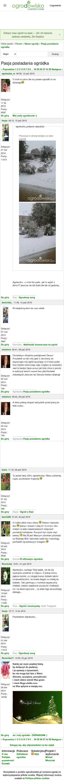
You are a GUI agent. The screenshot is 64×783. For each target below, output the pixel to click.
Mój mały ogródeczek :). (25, 115)
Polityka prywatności (8, 758)
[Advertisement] (32, 20)
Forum (18, 43)
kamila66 (6, 516)
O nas (5, 753)
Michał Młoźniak (50, 758)
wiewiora (6, 349)
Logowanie (55, 5)
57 (44, 69)
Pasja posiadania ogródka (36, 391)
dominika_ (7, 302)
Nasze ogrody (32, 43)
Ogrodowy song (26, 297)
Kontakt (6, 763)
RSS (36, 754)
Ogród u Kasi (26, 511)
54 (35, 69)
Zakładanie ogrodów (22, 755)
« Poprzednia (7, 69)
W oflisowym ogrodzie (31, 558)
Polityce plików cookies (37, 778)
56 (41, 69)
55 (38, 69)
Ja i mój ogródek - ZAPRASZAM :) (30, 735)
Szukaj (55, 54)
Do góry (5, 115)
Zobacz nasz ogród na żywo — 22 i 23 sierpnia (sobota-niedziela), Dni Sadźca (27, 34)
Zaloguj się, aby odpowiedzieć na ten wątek (32, 744)
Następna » (57, 69)
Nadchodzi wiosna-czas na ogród (40, 344)
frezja (4, 120)
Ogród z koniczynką (29, 605)
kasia (4, 469)
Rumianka (7, 563)
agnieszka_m (8, 73)
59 (50, 69)
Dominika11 (8, 658)
